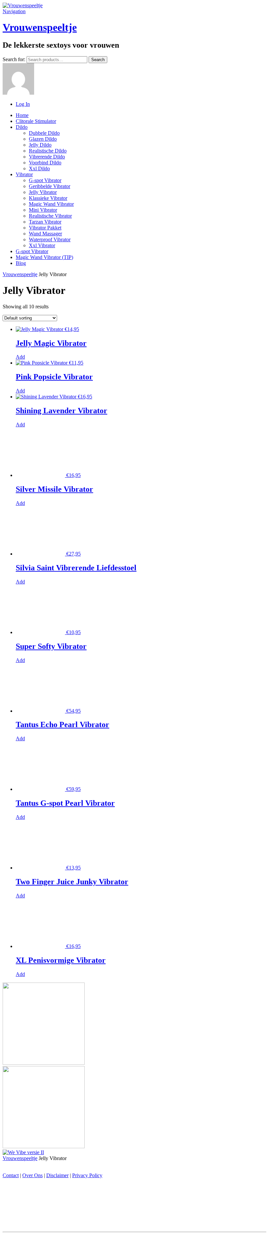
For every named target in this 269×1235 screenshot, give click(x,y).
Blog (21, 263)
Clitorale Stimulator (36, 121)
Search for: (14, 59)
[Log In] (18, 93)
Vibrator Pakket (45, 227)
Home (22, 115)
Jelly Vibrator (43, 192)
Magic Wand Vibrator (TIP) (44, 257)
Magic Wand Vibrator (51, 204)
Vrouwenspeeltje (40, 27)
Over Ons (32, 1175)
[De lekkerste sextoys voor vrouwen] (23, 5)
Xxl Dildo (39, 168)
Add (20, 357)
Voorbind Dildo (45, 162)
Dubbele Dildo (44, 133)
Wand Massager (45, 233)
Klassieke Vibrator (48, 198)
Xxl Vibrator (42, 245)
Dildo (22, 127)
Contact (11, 1175)
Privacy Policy (87, 1175)
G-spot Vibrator (45, 180)
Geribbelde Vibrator (49, 186)
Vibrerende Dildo (47, 156)
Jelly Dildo (40, 145)
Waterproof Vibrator (50, 239)
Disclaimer (57, 1175)
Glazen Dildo (43, 139)
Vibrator (24, 174)
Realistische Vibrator (50, 216)
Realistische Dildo (48, 151)
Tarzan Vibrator (45, 222)
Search (98, 59)
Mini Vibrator (43, 210)
